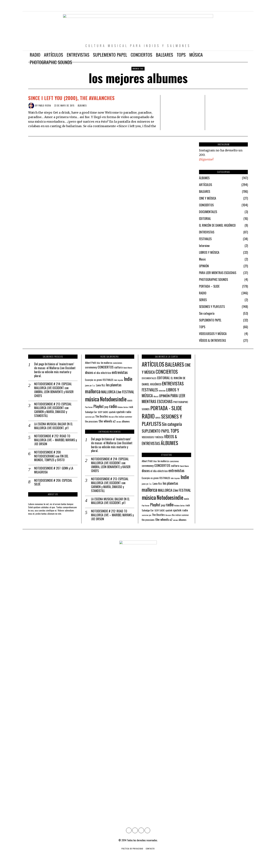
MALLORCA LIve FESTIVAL (117, 391)
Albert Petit (90, 363)
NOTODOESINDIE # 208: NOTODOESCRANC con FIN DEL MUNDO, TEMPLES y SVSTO (51, 456)
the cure (112, 416)
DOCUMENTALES (208, 212)
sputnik (112, 412)
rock (131, 407)
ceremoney (91, 367)
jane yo (88, 385)
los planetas (113, 384)
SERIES (203, 300)
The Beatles (101, 416)
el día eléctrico (102, 373)
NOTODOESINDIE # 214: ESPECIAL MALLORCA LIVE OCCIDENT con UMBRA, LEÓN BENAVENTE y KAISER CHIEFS (54, 390)
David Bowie (127, 367)
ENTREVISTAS (206, 232)
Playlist (99, 406)
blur (98, 362)
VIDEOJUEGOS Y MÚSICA (213, 333)
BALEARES (204, 191)
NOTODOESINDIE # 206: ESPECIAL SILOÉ (53, 482)
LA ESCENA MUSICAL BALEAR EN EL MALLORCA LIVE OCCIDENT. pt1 (53, 426)
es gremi (98, 380)
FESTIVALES (205, 239)
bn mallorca (106, 363)
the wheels (105, 420)
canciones (117, 362)
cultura (118, 367)
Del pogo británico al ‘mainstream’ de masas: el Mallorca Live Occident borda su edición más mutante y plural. (54, 370)
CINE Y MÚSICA (207, 198)
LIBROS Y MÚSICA (209, 252)
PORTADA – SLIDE (209, 286)
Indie (128, 378)
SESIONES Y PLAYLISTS (212, 306)
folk (115, 379)
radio (113, 406)
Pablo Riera (44, 105)
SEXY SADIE (103, 412)
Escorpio (89, 380)
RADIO (202, 293)
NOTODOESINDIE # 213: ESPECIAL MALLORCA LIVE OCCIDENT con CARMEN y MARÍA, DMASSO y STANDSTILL (53, 410)
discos (89, 372)
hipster (120, 379)
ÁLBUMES (82, 105)
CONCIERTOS (206, 205)
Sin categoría (206, 313)
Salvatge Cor (91, 412)
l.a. (93, 385)
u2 (114, 421)
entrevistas (120, 372)
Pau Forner (89, 407)
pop (106, 407)
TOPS (202, 327)
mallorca (92, 391)
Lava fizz (100, 385)
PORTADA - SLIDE (166, 408)
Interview (204, 245)
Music (202, 259)
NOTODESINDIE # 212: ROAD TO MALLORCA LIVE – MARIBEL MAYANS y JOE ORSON (55, 440)
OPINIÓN (204, 266)
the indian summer (123, 416)
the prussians (91, 421)
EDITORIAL (205, 218)
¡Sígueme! (206, 159)
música (92, 399)
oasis (129, 400)
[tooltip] (229, 7)
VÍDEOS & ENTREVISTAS (212, 340)
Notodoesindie (113, 399)
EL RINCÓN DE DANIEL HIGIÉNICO (217, 225)
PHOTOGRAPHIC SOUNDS (213, 279)
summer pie (89, 416)
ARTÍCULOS (205, 184)
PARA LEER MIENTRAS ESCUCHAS (217, 272)
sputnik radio (123, 412)
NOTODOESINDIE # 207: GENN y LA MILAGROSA (53, 470)
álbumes (126, 421)
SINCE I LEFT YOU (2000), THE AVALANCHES (71, 98)
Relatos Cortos (123, 407)
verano (118, 421)
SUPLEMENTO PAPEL (210, 320)
